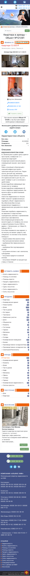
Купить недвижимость (9, 545)
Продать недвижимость (10, 552)
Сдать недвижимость (9, 554)
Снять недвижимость (9, 558)
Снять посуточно (8, 560)
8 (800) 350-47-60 (23, 5)
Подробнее (23, 445)
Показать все (24, 449)
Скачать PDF (12, 109)
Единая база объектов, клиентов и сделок (18, 574)
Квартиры (7, 27)
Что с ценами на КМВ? (9, 564)
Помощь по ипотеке (9, 548)
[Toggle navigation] (1, 7)
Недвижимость (7, 543)
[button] (15, 60)
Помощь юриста (7, 550)
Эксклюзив (6, 567)
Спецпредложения (8, 562)
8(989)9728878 (14, 103)
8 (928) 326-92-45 (23, 8)
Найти (27, 30)
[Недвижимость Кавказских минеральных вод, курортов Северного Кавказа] (1, 27)
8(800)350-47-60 (15, 106)
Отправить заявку (16, 113)
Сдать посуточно (8, 556)
